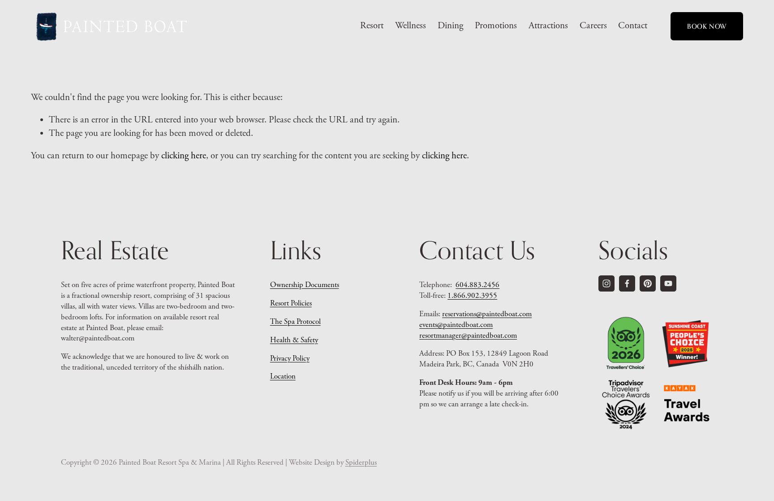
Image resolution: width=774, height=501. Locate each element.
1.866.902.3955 (472, 296)
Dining (450, 25)
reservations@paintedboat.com (487, 314)
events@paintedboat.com (456, 325)
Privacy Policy (290, 358)
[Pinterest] (648, 283)
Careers (593, 25)
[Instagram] (606, 283)
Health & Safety (294, 340)
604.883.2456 (477, 285)
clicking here (183, 155)
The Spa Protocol (295, 322)
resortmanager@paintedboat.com (468, 335)
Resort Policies (291, 303)
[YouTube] (668, 283)
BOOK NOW (707, 26)
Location (283, 376)
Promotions (496, 25)
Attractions (548, 25)
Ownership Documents (304, 285)
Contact (632, 25)
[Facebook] (627, 283)
